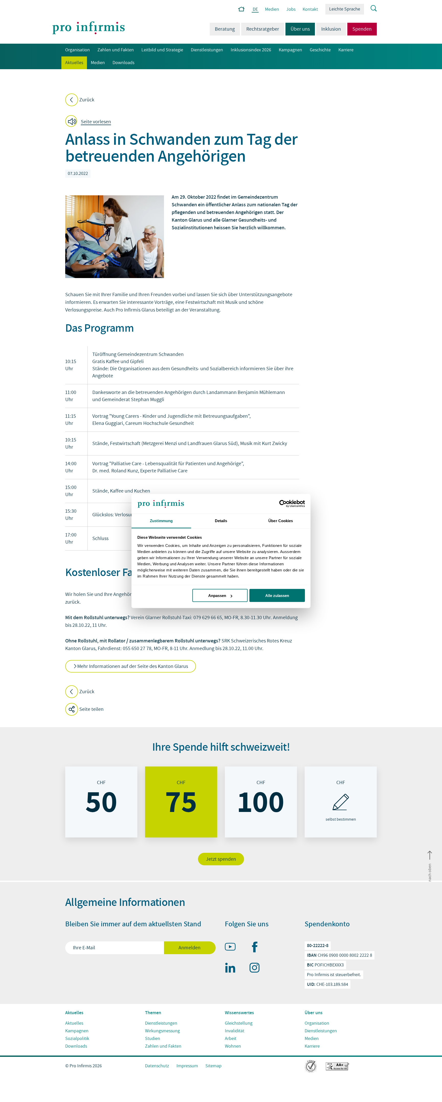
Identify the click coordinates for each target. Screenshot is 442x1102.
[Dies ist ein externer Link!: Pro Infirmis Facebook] (256, 948)
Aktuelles (72, 62)
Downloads (123, 62)
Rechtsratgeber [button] (262, 29)
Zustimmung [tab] (161, 520)
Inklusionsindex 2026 (251, 50)
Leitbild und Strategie (162, 50)
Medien (272, 9)
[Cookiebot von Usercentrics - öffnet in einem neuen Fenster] (282, 504)
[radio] (101, 801)
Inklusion (331, 29)
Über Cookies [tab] (280, 520)
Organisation (77, 50)
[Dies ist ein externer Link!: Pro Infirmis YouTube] (232, 947)
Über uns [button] (297, 29)
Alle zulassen (277, 595)
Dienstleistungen (207, 50)
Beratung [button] (225, 29)
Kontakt (310, 9)
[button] (89, 122)
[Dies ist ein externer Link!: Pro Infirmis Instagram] (256, 968)
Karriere (345, 50)
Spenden (362, 29)
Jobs (290, 9)
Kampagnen (290, 50)
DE (255, 10)
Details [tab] (221, 520)
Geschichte (320, 50)
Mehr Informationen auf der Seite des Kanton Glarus (132, 666)
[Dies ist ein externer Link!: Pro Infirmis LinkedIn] (232, 968)
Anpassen (217, 595)
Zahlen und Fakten (115, 50)
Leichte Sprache (344, 9)
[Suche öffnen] (370, 8)
